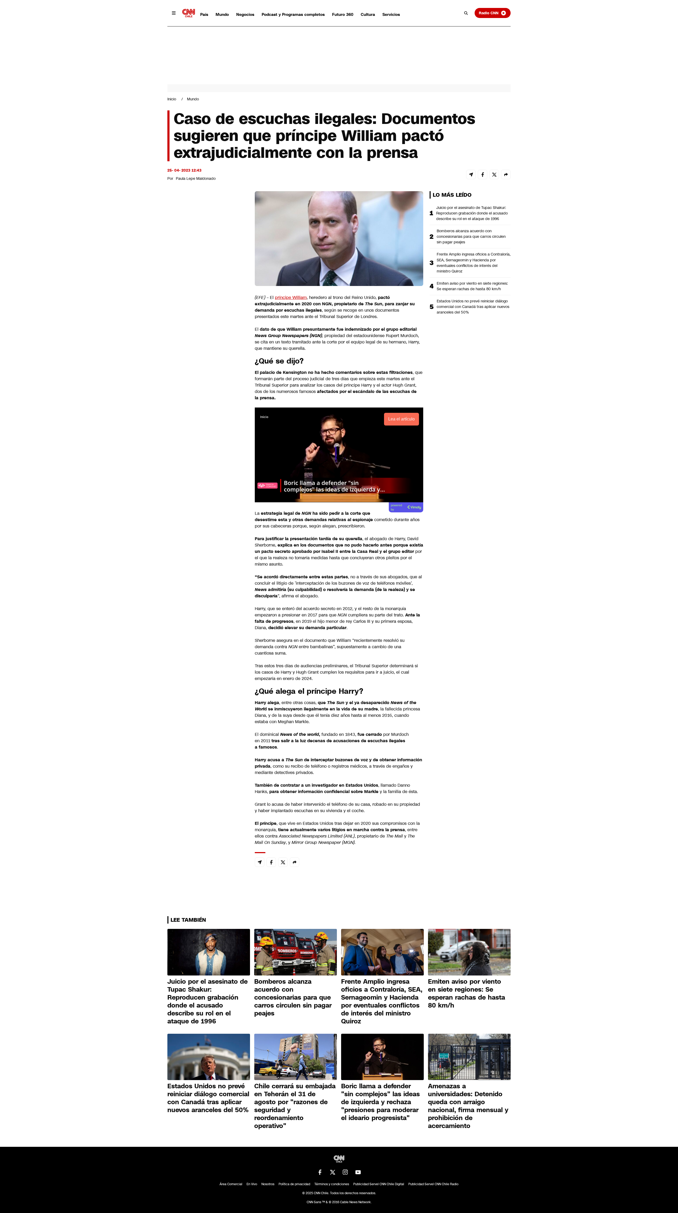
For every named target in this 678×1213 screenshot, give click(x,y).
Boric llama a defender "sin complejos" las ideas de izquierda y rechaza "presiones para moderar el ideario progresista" (380, 1102)
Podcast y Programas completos (293, 14)
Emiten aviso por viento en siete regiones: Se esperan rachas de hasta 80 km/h (472, 286)
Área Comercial (231, 1184)
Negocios (245, 14)
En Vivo (252, 1184)
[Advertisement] (207, 494)
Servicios (391, 14)
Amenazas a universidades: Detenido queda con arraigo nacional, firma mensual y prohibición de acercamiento (468, 1106)
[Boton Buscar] (466, 13)
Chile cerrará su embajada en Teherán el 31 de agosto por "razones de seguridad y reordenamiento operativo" (295, 1106)
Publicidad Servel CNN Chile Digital (378, 1184)
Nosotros (267, 1184)
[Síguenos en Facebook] (320, 1172)
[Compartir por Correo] (471, 174)
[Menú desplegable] (173, 13)
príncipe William (291, 297)
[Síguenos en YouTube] (358, 1172)
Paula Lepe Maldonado (196, 178)
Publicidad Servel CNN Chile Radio (433, 1184)
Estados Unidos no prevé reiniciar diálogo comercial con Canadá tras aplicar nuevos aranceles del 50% (473, 306)
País (204, 14)
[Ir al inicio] (188, 13)
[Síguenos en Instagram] (345, 1172)
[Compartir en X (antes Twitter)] (494, 174)
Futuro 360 (342, 14)
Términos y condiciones (331, 1184)
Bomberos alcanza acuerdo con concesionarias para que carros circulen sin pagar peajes (471, 236)
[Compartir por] (506, 174)
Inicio (171, 99)
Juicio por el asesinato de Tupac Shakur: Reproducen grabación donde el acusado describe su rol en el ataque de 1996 (472, 213)
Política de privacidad (294, 1184)
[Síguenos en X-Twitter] (332, 1172)
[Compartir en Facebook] (482, 174)
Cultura (368, 14)
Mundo (222, 14)
